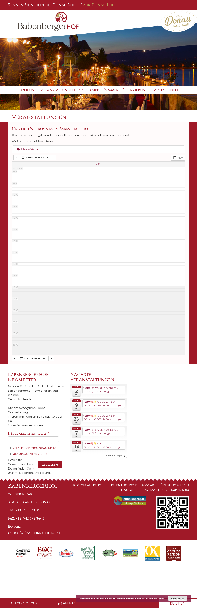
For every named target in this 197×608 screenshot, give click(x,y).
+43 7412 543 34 (25, 603)
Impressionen (165, 90)
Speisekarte (89, 90)
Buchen (177, 603)
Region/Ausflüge (88, 485)
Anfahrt (131, 490)
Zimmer (111, 90)
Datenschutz (155, 490)
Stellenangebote (122, 485)
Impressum (180, 490)
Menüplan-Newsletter (29, 454)
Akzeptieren (177, 598)
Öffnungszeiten (174, 485)
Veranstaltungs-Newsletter (34, 448)
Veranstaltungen (57, 90)
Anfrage (70, 603)
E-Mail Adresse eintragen (28, 433)
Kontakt (148, 485)
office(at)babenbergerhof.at (34, 533)
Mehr (161, 598)
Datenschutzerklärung (34, 473)
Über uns (27, 90)
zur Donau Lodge (101, 4)
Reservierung (135, 90)
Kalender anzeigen (114, 455)
